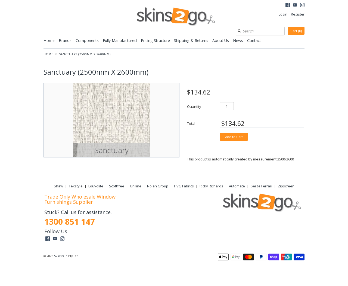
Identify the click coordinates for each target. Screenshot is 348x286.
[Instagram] (302, 5)
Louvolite (95, 186)
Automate (237, 186)
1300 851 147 (69, 221)
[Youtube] (295, 5)
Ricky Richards (211, 186)
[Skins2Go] (174, 17)
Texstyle (76, 186)
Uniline (135, 186)
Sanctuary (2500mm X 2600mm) (85, 54)
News (238, 40)
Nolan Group (157, 186)
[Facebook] (287, 5)
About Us (220, 40)
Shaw (58, 186)
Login (283, 14)
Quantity (194, 106)
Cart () (296, 30)
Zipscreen (286, 186)
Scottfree (116, 186)
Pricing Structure (155, 40)
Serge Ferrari (261, 186)
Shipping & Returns (191, 40)
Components (87, 40)
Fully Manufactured (120, 40)
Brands (65, 40)
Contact (254, 40)
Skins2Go (60, 256)
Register (297, 14)
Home (49, 40)
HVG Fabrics (184, 186)
